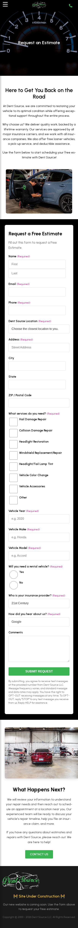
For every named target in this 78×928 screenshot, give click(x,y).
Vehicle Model (25, 548)
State (12, 376)
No (21, 582)
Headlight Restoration (34, 441)
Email (19, 284)
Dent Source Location (30, 321)
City (11, 358)
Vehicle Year (24, 511)
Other (23, 497)
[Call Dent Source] (71, 6)
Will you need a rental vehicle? (36, 566)
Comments (16, 632)
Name (19, 256)
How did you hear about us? (34, 614)
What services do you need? (34, 413)
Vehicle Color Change (33, 475)
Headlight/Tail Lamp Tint (36, 464)
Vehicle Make (24, 529)
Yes (21, 572)
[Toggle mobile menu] (7, 6)
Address (21, 339)
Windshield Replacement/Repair (40, 453)
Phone (19, 302)
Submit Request (39, 671)
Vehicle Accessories (32, 486)
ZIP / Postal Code (20, 395)
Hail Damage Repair (32, 419)
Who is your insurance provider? (37, 595)
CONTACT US (39, 854)
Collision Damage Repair (35, 430)
